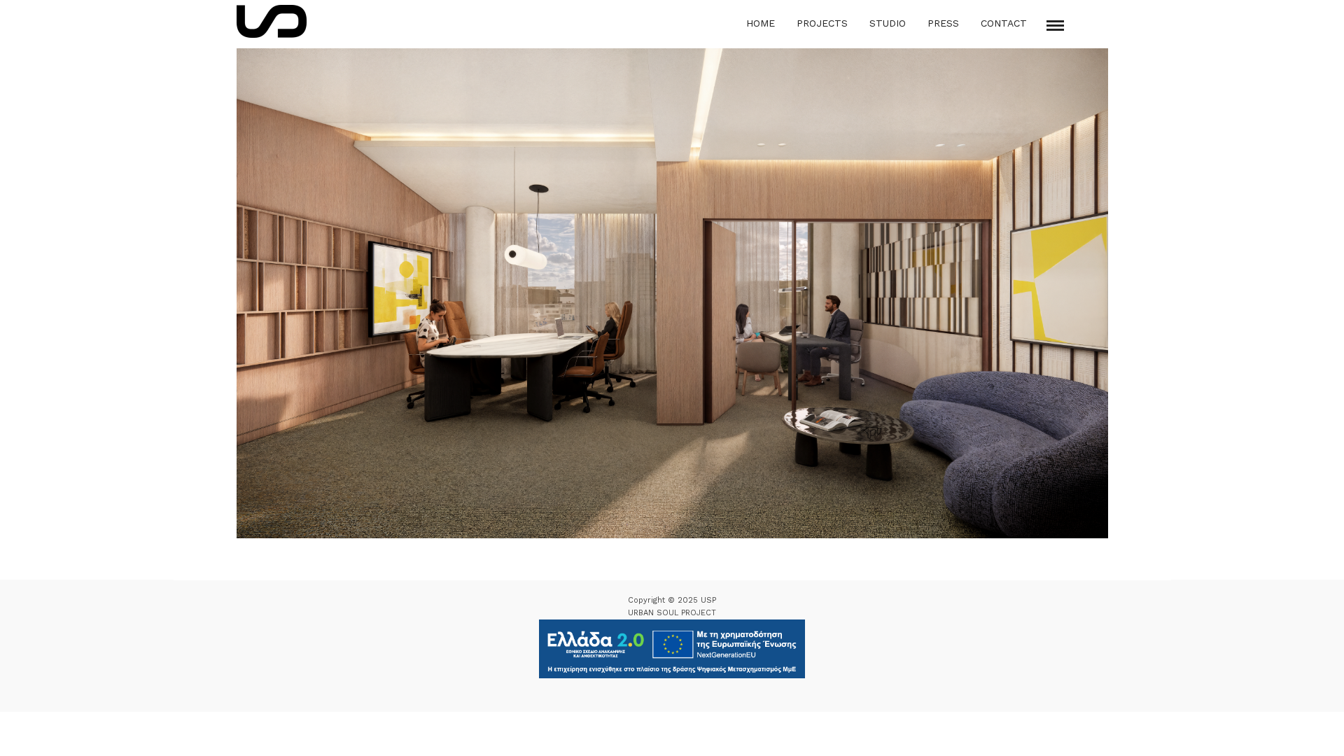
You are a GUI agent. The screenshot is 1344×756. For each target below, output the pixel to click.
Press (943, 23)
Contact (1004, 23)
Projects (822, 23)
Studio (887, 23)
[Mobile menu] (1055, 25)
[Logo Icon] (272, 21)
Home (760, 23)
